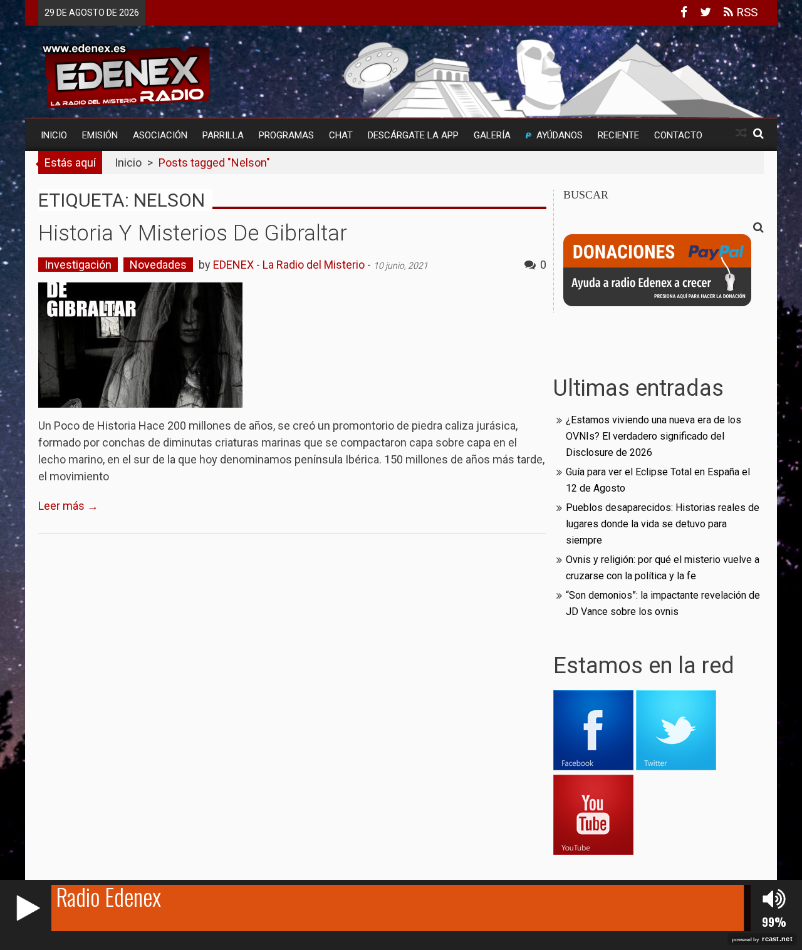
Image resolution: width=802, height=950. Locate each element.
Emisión (100, 135)
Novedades (158, 264)
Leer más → (68, 505)
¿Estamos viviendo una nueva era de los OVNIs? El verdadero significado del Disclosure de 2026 (653, 436)
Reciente (618, 135)
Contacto (678, 135)
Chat (341, 135)
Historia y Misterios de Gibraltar (192, 233)
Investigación (78, 264)
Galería (492, 135)
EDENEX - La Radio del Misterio (289, 264)
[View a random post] (741, 133)
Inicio (54, 135)
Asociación (160, 135)
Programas (286, 135)
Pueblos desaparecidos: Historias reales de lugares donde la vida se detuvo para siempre (662, 524)
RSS (745, 12)
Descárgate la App (413, 135)
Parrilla (223, 135)
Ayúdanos (559, 135)
